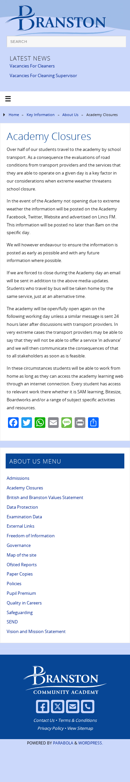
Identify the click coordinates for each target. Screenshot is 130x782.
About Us (70, 114)
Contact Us (43, 720)
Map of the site (21, 555)
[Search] (117, 44)
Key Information (41, 114)
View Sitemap (80, 728)
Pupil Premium (21, 593)
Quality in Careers (24, 603)
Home (14, 114)
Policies (14, 583)
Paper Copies (20, 574)
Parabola (63, 743)
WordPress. (90, 743)
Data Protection (22, 507)
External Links (20, 526)
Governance (19, 545)
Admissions (18, 478)
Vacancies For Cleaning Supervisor (43, 75)
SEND (12, 622)
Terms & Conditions (77, 720)
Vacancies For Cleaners (32, 66)
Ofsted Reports (22, 565)
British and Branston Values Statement (45, 497)
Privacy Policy (50, 728)
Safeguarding (20, 612)
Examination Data (24, 517)
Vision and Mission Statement (36, 631)
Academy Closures (25, 488)
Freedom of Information (31, 536)
